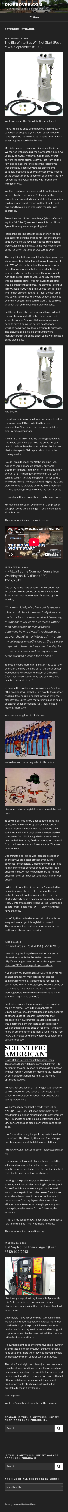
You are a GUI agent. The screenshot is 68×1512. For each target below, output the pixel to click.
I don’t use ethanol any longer (21, 1134)
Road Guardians (36, 304)
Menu (36, 17)
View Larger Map (12, 1395)
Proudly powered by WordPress (21, 1504)
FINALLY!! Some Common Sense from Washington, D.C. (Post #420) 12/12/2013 (32, 575)
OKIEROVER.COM (24, 4)
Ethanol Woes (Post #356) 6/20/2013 (32, 946)
